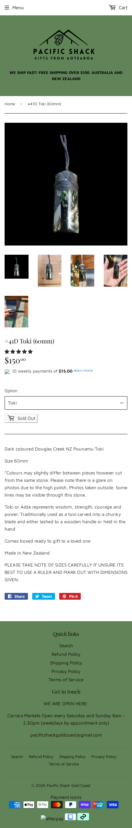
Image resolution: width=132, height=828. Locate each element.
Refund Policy (66, 654)
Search (66, 645)
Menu (18, 7)
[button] (19, 351)
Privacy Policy (66, 671)
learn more (83, 370)
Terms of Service (66, 679)
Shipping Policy (66, 662)
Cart (122, 7)
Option (11, 390)
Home (10, 103)
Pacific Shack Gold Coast (69, 785)
